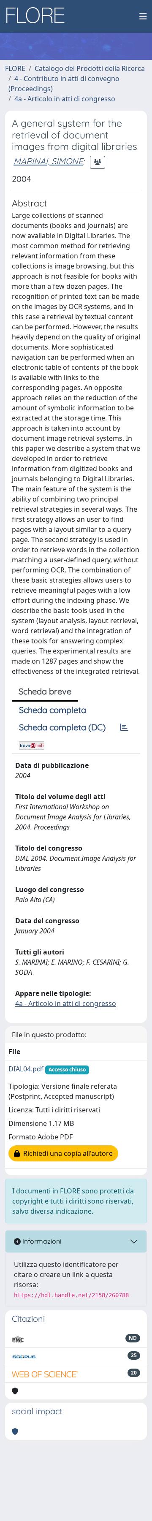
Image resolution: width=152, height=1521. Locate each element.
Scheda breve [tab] (45, 691)
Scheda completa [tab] (52, 710)
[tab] (124, 727)
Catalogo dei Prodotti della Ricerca (90, 68)
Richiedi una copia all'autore (66, 1153)
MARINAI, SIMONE (48, 161)
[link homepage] (38, 16)
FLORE (15, 68)
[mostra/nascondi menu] (143, 16)
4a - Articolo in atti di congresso (64, 98)
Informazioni (41, 1241)
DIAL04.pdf (25, 1069)
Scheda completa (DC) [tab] (62, 727)
